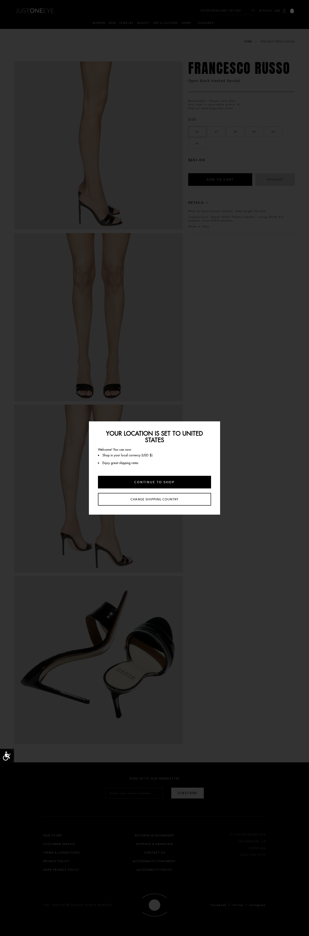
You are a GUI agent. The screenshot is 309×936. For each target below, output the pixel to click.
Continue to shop (154, 482)
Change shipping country (154, 499)
